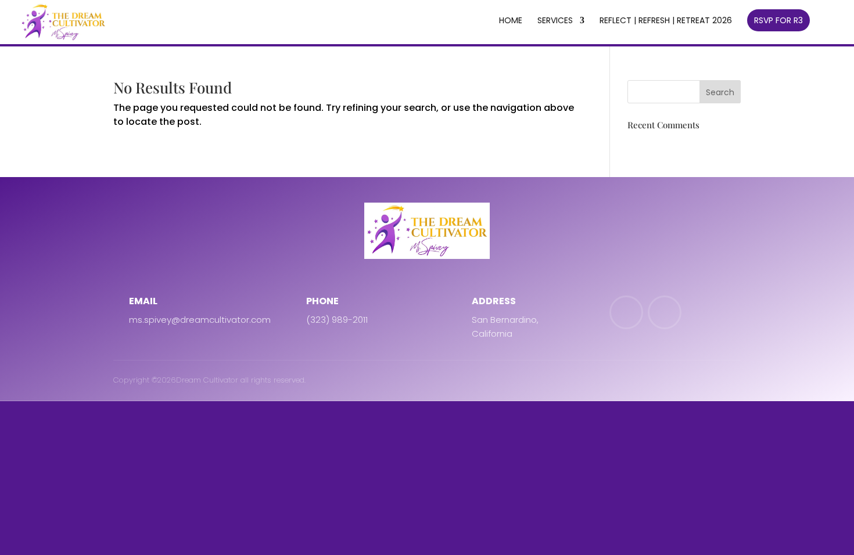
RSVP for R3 (778, 20)
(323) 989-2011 (337, 319)
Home (510, 21)
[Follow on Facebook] (626, 312)
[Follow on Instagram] (664, 312)
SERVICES (555, 21)
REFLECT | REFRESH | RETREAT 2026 (666, 21)
